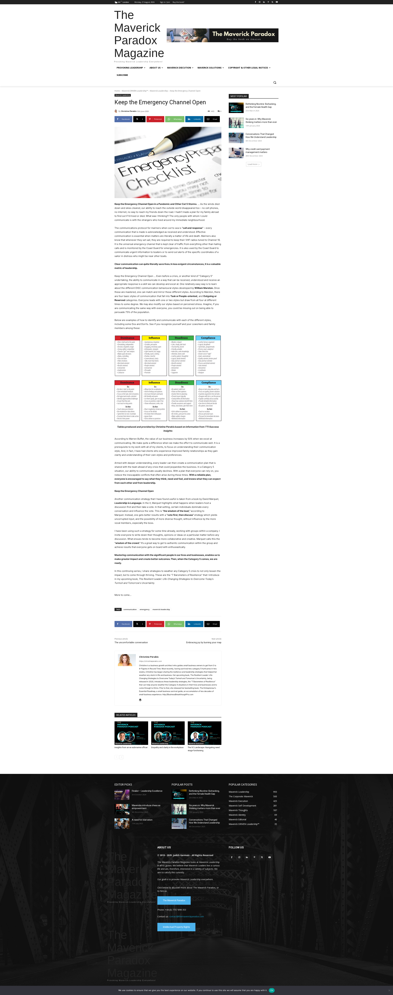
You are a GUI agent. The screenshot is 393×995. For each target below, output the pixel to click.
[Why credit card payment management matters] (236, 153)
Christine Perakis (128, 111)
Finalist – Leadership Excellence (147, 791)
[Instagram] (259, 2)
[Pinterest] (268, 2)
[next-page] (121, 757)
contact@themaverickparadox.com (186, 916)
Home (117, 91)
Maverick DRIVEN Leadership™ (135, 91)
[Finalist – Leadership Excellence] (122, 795)
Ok (271, 990)
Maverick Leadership (159, 91)
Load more (252, 164)
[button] (274, 82)
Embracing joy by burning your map (203, 642)
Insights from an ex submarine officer (131, 747)
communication (130, 609)
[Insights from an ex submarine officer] (131, 733)
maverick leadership (161, 609)
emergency (145, 609)
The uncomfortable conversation (131, 642)
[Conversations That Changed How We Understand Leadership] (236, 138)
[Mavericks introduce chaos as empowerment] (122, 809)
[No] (389, 990)
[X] (272, 2)
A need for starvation (142, 820)
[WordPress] (140, 699)
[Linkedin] (264, 2)
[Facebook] (255, 2)
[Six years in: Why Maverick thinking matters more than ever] (236, 123)
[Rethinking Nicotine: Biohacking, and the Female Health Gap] (236, 108)
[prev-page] (116, 757)
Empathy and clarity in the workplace (167, 747)
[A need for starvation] (122, 823)
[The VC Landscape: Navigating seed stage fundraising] (204, 733)
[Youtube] (276, 2)
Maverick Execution (196, 743)
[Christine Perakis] (117, 111)
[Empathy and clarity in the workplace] (168, 733)
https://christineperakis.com (150, 661)
